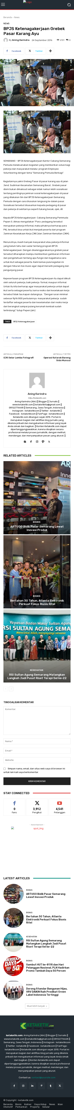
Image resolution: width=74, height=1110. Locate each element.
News (16, 17)
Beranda (7, 17)
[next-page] (11, 689)
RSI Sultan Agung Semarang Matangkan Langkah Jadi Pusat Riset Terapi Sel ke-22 (37, 676)
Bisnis (36, 522)
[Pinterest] (41, 1086)
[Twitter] (49, 441)
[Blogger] (25, 441)
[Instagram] (37, 441)
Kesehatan (36, 670)
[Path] (43, 441)
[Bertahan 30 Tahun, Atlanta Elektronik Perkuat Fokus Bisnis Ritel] (37, 571)
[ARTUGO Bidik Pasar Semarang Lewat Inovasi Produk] (37, 497)
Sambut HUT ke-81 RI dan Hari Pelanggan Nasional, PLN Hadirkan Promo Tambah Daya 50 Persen (47, 967)
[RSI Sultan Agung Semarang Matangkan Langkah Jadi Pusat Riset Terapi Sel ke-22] (37, 645)
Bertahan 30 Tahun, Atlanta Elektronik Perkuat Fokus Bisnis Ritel (37, 602)
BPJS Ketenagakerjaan (24, 321)
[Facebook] (31, 441)
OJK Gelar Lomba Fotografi (18, 357)
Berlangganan (59, 801)
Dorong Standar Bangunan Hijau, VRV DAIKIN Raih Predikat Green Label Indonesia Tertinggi (46, 991)
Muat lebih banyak (36, 1006)
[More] (50, 51)
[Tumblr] (50, 1086)
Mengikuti (37, 801)
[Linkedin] (32, 1086)
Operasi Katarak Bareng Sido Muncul (57, 359)
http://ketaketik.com (37, 398)
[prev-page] (5, 689)
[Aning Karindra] (6, 40)
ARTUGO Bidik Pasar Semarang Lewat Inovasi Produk (37, 528)
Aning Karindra (20, 40)
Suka (14, 801)
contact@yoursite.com (43, 1077)
